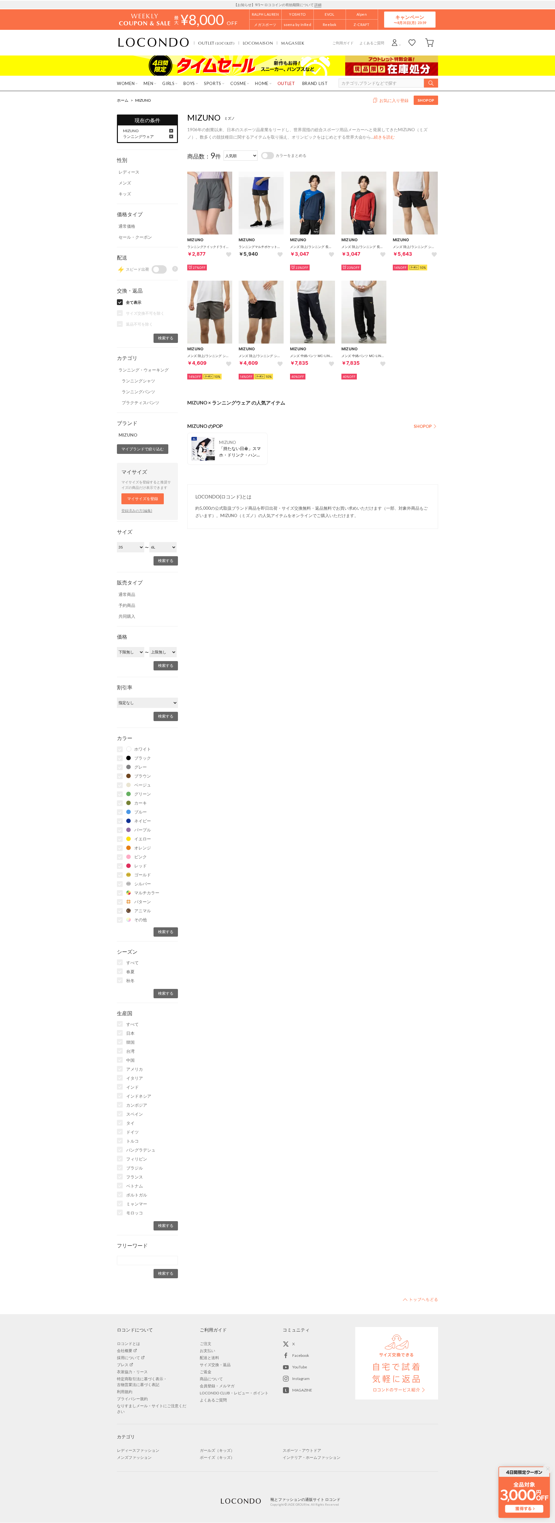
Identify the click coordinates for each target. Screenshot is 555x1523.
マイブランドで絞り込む (142, 449)
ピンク (140, 856)
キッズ (125, 193)
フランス (134, 1176)
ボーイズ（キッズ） (217, 1457)
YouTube (299, 1367)
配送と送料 (209, 1357)
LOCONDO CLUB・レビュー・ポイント (234, 1393)
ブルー (140, 811)
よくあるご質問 (371, 43)
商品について (211, 1378)
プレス (122, 1364)
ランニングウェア (138, 136)
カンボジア (136, 1105)
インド (132, 1087)
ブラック (142, 758)
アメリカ (134, 1069)
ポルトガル (136, 1194)
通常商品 (127, 594)
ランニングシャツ (138, 380)
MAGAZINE (302, 1390)
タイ (130, 1123)
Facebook (300, 1355)
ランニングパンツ (138, 391)
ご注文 (205, 1343)
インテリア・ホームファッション (311, 1457)
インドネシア (138, 1096)
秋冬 (130, 980)
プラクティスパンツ (140, 402)
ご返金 (205, 1371)
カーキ (140, 802)
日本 (130, 1033)
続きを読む (384, 137)
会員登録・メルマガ (217, 1385)
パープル (142, 829)
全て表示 (133, 302)
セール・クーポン (135, 237)
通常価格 (127, 226)
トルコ (132, 1141)
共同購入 (127, 616)
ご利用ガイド (343, 43)
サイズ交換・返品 (215, 1364)
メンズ (125, 182)
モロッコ (134, 1212)
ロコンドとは (128, 1343)
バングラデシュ (140, 1150)
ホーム (122, 100)
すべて (132, 962)
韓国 (130, 1042)
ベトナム (134, 1185)
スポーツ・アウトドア (302, 1450)
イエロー (142, 838)
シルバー (142, 883)
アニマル (142, 910)
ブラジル (134, 1167)
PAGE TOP (420, 1299)
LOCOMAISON (258, 43)
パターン (142, 901)
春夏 (130, 971)
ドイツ (132, 1132)
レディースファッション (138, 1450)
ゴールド (142, 874)
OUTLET (216, 43)
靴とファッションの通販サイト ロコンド (153, 42)
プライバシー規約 (132, 1398)
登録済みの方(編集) (136, 510)
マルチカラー (146, 892)
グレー (140, 767)
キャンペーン (409, 19)
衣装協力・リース (132, 1371)
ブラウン (142, 776)
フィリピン (136, 1158)
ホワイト (142, 749)
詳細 (318, 5)
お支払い (207, 1350)
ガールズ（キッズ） (217, 1450)
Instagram (301, 1378)
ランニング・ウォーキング (144, 369)
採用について (128, 1357)
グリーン (142, 793)
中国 (130, 1060)
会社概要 (124, 1350)
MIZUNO (143, 100)
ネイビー (142, 820)
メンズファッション (134, 1457)
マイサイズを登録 (142, 498)
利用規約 (124, 1391)
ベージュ (142, 784)
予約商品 (127, 605)
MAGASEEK (292, 43)
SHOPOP (426, 100)
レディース (129, 171)
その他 (140, 919)
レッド (140, 865)
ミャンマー (136, 1203)
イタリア (134, 1078)
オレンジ (142, 847)
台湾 (130, 1051)
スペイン (134, 1114)
